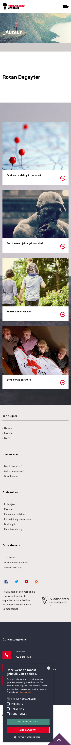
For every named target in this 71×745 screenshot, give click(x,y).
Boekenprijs (10, 524)
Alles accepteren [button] (28, 721)
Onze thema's (11, 476)
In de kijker (9, 504)
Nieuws (8, 428)
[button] (28, 737)
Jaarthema (9, 557)
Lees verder (26, 692)
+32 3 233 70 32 (23, 657)
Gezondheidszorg (13, 567)
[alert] (28, 703)
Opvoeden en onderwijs (16, 562)
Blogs (7, 438)
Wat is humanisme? (14, 471)
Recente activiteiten (14, 514)
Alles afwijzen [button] (28, 730)
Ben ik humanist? (13, 466)
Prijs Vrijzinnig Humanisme (17, 519)
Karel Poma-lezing (13, 529)
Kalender (8, 433)
